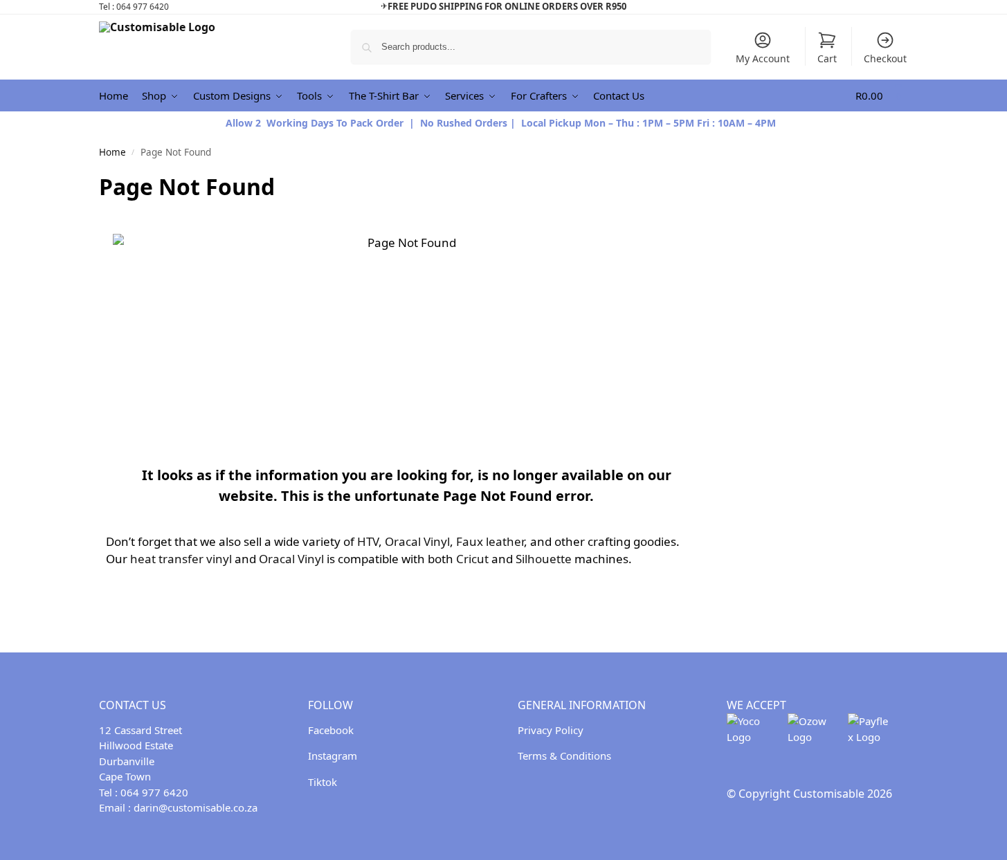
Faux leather (490, 541)
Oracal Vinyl (417, 541)
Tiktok (322, 782)
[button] (882, 95)
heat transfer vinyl (181, 559)
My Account (763, 58)
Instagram (332, 755)
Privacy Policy (550, 730)
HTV (368, 541)
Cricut (472, 559)
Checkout (885, 58)
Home (112, 152)
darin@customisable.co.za (195, 807)
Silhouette (544, 559)
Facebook (331, 730)
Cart (827, 58)
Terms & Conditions (564, 755)
